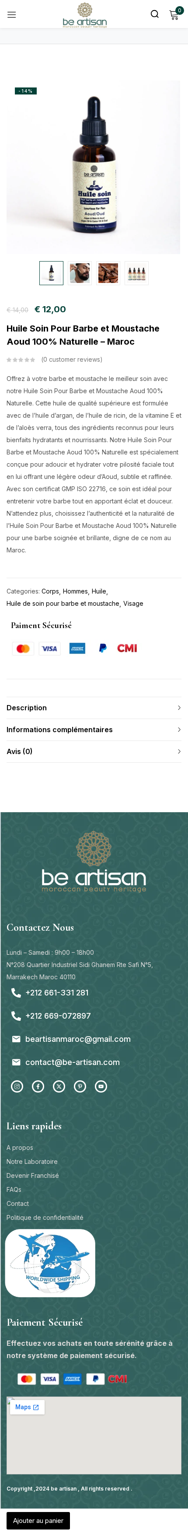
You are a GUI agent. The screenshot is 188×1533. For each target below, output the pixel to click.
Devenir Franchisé (33, 1175)
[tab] (94, 708)
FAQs (14, 1189)
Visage (133, 603)
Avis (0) (20, 751)
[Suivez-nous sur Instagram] (17, 1086)
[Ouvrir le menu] (12, 14)
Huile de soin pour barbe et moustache (63, 603)
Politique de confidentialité (45, 1217)
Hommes (75, 591)
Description (27, 707)
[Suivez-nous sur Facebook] (38, 1086)
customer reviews (71, 359)
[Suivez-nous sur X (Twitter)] (59, 1086)
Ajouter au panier (38, 1520)
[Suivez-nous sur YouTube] (101, 1086)
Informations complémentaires (60, 729)
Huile (99, 591)
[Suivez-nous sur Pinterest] (80, 1086)
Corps (50, 591)
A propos (20, 1147)
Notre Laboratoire (32, 1161)
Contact (18, 1203)
